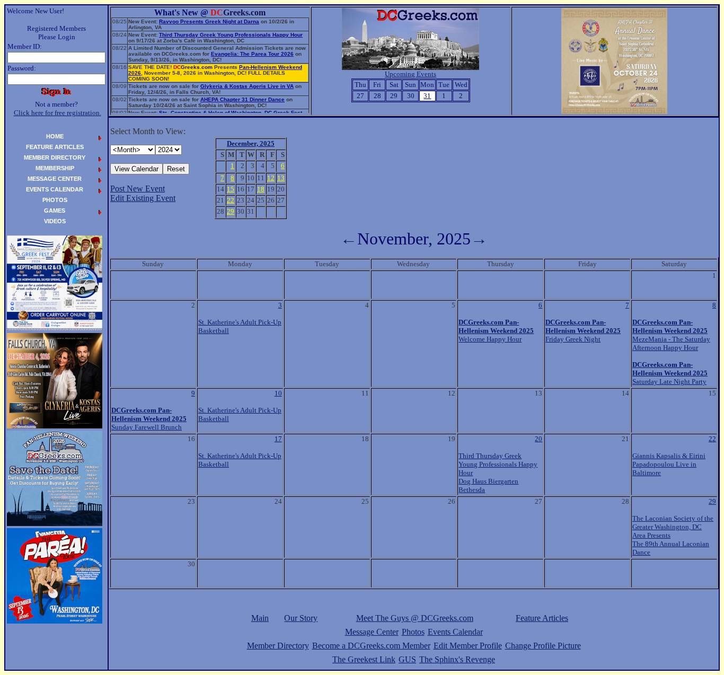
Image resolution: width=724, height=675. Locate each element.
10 (278, 393)
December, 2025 (251, 143)
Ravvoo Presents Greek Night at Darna (209, 21)
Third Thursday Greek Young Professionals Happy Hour (231, 35)
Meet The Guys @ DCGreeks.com (414, 618)
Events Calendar (455, 631)
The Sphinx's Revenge (457, 659)
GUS (407, 659)
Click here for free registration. (57, 113)
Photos (413, 631)
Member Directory (278, 645)
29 (712, 501)
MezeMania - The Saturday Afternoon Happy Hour (671, 335)
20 (538, 439)
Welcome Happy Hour (496, 330)
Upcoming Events (410, 74)
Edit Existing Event (142, 198)
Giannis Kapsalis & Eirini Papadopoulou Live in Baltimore (668, 464)
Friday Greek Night (583, 330)
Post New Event (137, 188)
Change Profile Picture (543, 645)
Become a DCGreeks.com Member (371, 645)
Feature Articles (542, 618)
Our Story (300, 618)
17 (278, 439)
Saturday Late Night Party (670, 373)
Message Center (372, 631)
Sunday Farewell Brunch (149, 418)
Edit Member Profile (468, 645)
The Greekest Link (363, 659)
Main (260, 618)
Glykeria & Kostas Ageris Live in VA (247, 86)
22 (712, 439)
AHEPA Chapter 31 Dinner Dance (242, 99)
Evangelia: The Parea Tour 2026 (252, 54)
